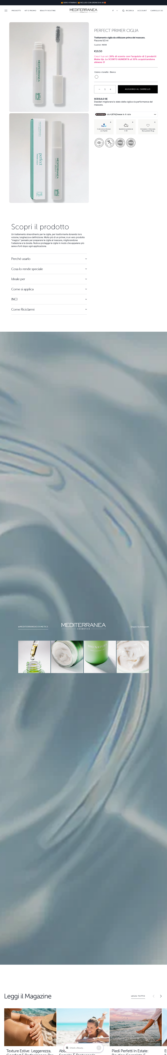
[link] (34, 657)
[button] (128, 10)
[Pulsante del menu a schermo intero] (6, 11)
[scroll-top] (161, 1049)
